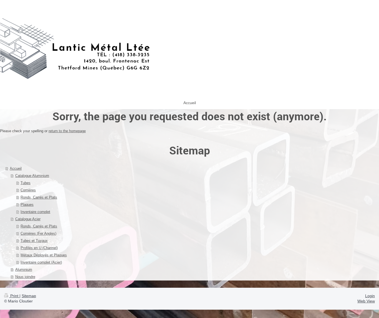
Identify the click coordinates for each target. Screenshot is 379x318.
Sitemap (29, 296)
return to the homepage (67, 131)
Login (370, 296)
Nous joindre (25, 277)
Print (14, 296)
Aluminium (23, 269)
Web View (366, 301)
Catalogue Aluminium (32, 176)
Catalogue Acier (28, 219)
